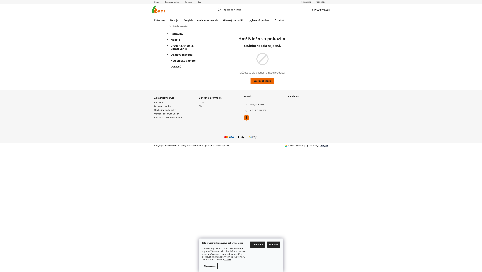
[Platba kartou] (229, 136)
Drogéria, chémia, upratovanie (182, 47)
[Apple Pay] (241, 136)
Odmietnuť (257, 244)
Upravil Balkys (312, 145)
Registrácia (320, 2)
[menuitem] (160, 20)
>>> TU (227, 259)
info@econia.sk (257, 104)
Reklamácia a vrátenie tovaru (168, 117)
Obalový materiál (182, 54)
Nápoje (175, 39)
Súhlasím (273, 244)
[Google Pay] (253, 136)
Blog (199, 2)
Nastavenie (209, 266)
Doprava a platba (172, 2)
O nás (156, 2)
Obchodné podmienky (165, 110)
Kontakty (188, 2)
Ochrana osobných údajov (166, 113)
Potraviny (177, 34)
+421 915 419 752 (258, 110)
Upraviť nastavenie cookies (216, 145)
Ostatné (176, 66)
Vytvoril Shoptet (296, 145)
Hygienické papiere (183, 60)
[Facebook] (246, 118)
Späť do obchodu (262, 80)
